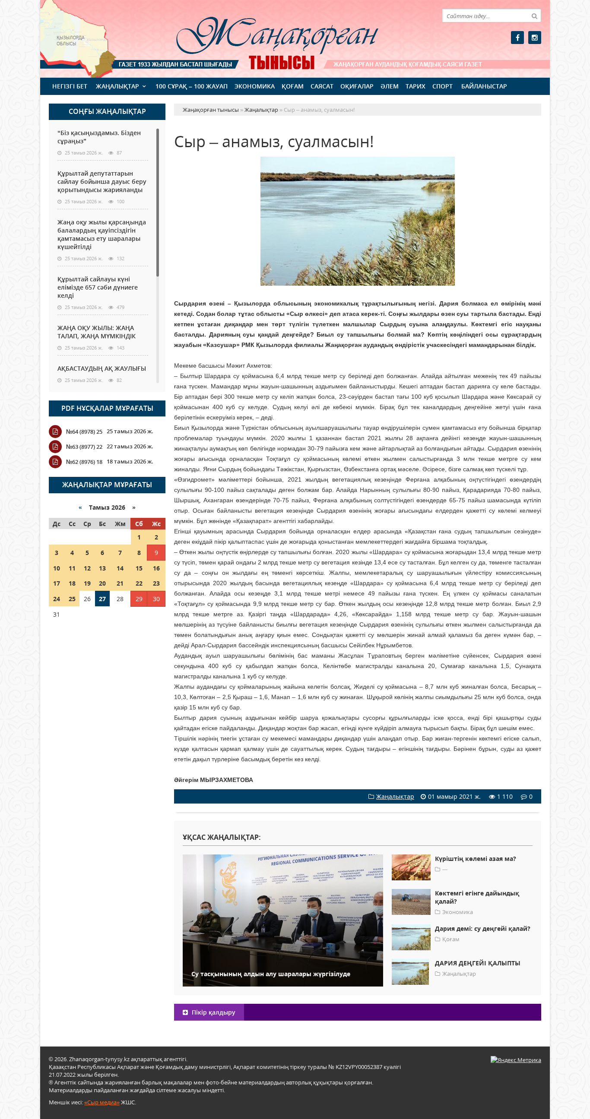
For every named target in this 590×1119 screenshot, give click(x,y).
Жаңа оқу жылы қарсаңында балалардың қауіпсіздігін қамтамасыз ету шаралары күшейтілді (101, 234)
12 (87, 568)
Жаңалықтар (117, 86)
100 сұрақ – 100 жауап (191, 86)
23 (156, 583)
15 (139, 568)
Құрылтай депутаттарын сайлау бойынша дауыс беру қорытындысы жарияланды (101, 181)
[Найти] (534, 15)
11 (72, 568)
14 (120, 568)
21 (120, 583)
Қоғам (293, 86)
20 (102, 583)
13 (102, 568)
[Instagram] (534, 37)
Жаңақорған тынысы (265, 38)
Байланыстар (484, 86)
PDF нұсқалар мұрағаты (107, 408)
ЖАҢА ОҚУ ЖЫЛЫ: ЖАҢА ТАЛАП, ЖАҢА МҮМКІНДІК (96, 332)
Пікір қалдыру (212, 1012)
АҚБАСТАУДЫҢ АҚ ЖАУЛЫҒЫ (101, 368)
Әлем (390, 86)
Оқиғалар (357, 86)
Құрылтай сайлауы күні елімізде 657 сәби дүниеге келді (97, 287)
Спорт (442, 86)
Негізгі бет (69, 86)
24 (56, 599)
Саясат (322, 86)
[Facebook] (517, 37)
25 (72, 599)
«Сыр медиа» (102, 1102)
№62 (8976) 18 (84, 462)
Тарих (415, 86)
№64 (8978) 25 (84, 431)
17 (56, 583)
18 (72, 583)
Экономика (255, 86)
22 (139, 583)
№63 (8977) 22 (84, 447)
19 (87, 583)
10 (56, 568)
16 (156, 568)
